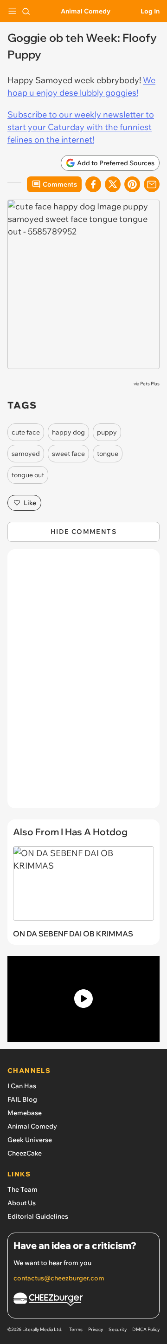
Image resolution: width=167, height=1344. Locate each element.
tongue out (28, 475)
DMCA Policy (146, 1329)
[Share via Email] (152, 184)
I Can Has (21, 1086)
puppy (107, 432)
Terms (76, 1329)
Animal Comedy (85, 11)
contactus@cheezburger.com (58, 1278)
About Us (21, 1203)
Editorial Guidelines (37, 1216)
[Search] (26, 11)
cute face (26, 432)
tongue (107, 453)
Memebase (24, 1113)
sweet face (68, 453)
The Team (22, 1189)
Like (30, 503)
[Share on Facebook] (93, 184)
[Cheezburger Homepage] (83, 1300)
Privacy (95, 1329)
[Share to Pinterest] (132, 184)
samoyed (26, 453)
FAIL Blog (22, 1099)
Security (118, 1329)
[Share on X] (113, 184)
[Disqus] (83, 683)
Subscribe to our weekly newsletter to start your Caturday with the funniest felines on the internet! (80, 127)
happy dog (68, 432)
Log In (150, 11)
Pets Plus (150, 384)
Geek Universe (29, 1140)
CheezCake (24, 1153)
